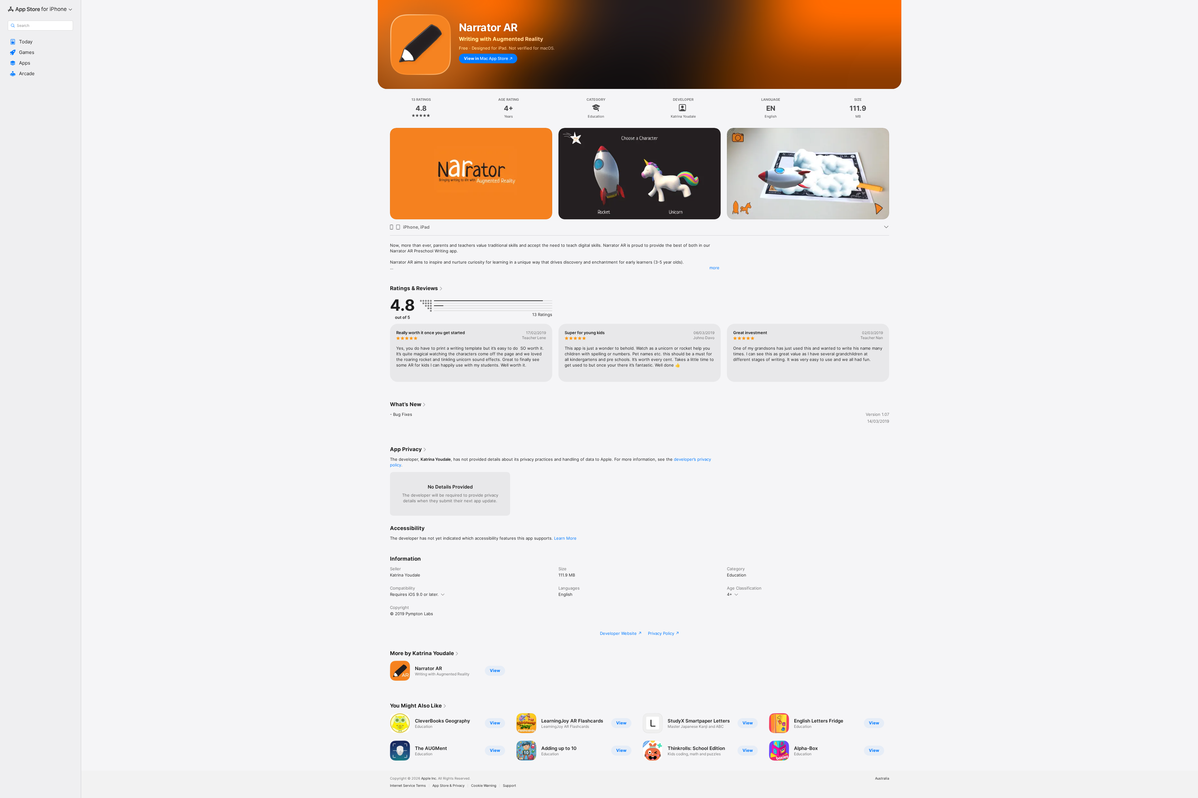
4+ (729, 594)
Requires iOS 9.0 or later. (414, 594)
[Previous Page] (383, 164)
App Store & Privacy (448, 785)
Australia (882, 778)
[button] (40, 41)
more (714, 267)
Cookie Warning (483, 785)
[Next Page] (895, 164)
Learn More (565, 538)
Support (509, 785)
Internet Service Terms (408, 785)
